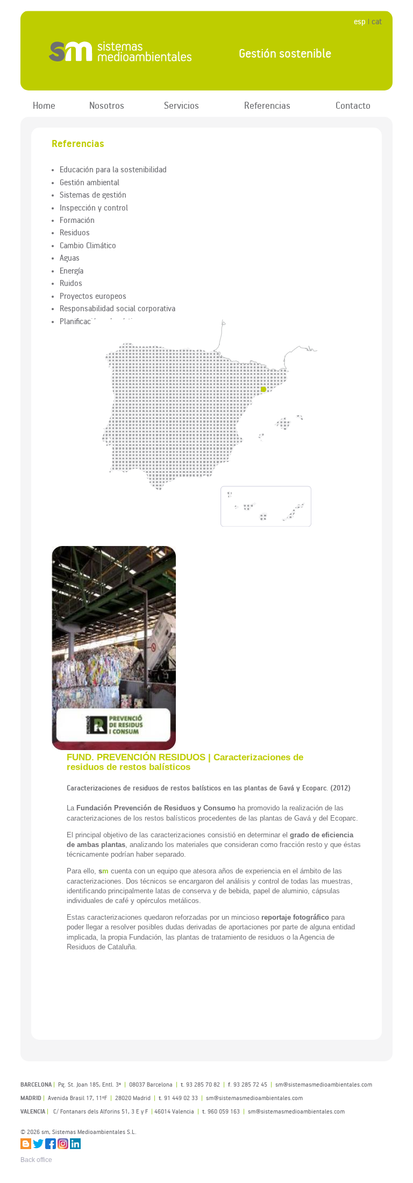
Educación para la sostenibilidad (113, 169)
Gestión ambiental (89, 182)
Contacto (353, 105)
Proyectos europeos (93, 295)
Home (44, 105)
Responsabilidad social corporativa (117, 308)
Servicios (181, 105)
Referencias (267, 105)
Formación (77, 219)
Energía (71, 270)
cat (377, 21)
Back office (36, 1160)
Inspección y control (94, 207)
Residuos (75, 232)
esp (360, 21)
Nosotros (106, 105)
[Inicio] (120, 51)
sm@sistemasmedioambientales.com (296, 1111)
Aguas (70, 257)
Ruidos (71, 282)
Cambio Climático (88, 245)
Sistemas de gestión (93, 194)
